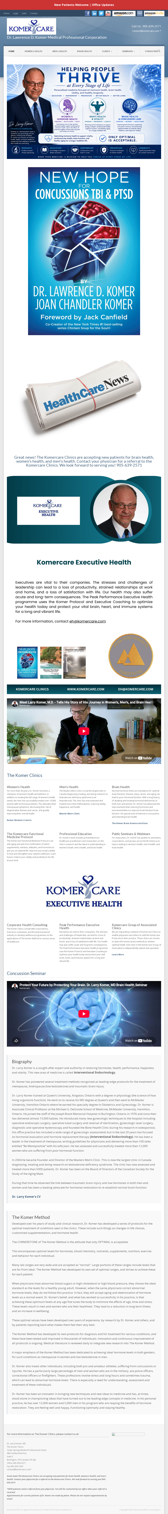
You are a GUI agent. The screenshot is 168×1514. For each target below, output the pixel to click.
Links (24, 13)
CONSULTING (151, 51)
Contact (33, 13)
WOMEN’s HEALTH (33, 51)
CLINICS (107, 51)
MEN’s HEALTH (59, 51)
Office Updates (103, 5)
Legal (15, 13)
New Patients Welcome (71, 5)
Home (6, 13)
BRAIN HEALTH (84, 51)
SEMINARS (128, 51)
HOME (11, 51)
